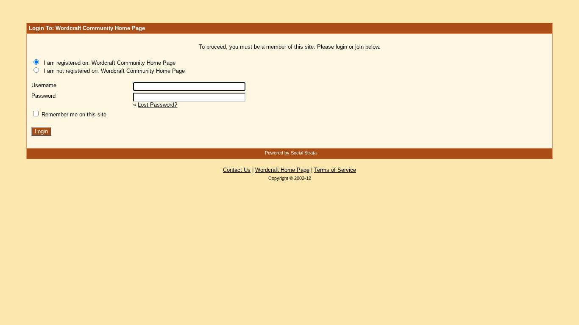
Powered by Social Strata (291, 152)
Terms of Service (335, 170)
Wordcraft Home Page (282, 170)
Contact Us (237, 170)
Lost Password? (157, 105)
